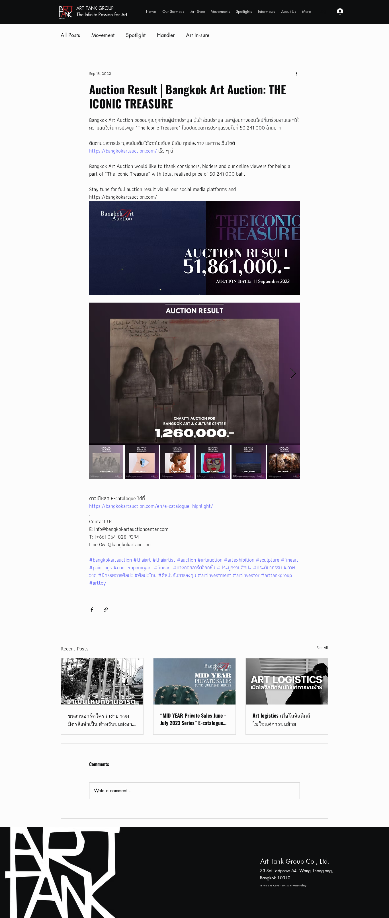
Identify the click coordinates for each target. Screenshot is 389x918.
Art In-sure (197, 35)
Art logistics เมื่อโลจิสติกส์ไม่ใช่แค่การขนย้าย (281, 719)
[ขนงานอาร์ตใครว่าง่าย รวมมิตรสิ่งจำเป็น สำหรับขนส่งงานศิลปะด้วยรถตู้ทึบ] (102, 681)
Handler (166, 35)
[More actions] (296, 73)
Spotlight (136, 35)
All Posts (70, 35)
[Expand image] (194, 374)
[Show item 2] (142, 462)
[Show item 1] (106, 462)
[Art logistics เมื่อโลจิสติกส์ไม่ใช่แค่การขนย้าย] (287, 681)
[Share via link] (105, 609)
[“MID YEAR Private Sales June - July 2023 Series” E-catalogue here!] (194, 681)
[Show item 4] (213, 462)
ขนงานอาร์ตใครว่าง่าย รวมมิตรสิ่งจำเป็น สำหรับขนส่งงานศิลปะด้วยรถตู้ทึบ (102, 720)
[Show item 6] (284, 462)
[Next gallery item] (293, 373)
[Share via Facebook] (92, 609)
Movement (102, 35)
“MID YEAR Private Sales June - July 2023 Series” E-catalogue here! (193, 719)
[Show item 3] (177, 462)
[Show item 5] (249, 462)
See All (322, 648)
